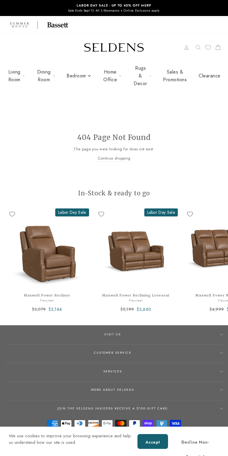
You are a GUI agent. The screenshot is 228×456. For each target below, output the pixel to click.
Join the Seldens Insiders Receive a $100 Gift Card (112, 408)
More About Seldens (112, 390)
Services (112, 371)
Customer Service (113, 352)
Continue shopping (114, 158)
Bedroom (76, 75)
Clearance (210, 75)
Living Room (14, 75)
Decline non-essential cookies (195, 444)
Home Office (110, 75)
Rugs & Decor (140, 76)
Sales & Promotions (175, 75)
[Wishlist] (208, 47)
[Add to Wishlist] (12, 214)
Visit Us (112, 334)
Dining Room (44, 75)
